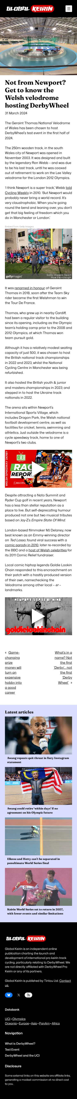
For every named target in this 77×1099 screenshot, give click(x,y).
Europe (24, 1023)
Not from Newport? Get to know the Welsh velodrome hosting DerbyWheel (37, 94)
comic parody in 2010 (21, 544)
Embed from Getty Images (19, 226)
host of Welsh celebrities (48, 550)
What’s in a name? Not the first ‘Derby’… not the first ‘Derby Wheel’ (63, 667)
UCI (7, 1019)
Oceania (11, 1023)
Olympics (18, 1019)
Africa (56, 1023)
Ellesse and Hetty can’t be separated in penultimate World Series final (33, 861)
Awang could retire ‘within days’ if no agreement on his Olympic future (32, 810)
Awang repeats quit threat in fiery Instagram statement (38, 760)
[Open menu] (69, 8)
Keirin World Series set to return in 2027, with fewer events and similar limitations (35, 911)
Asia (34, 1023)
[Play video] (38, 469)
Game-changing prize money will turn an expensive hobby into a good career (13, 672)
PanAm (44, 1023)
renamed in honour (30, 287)
